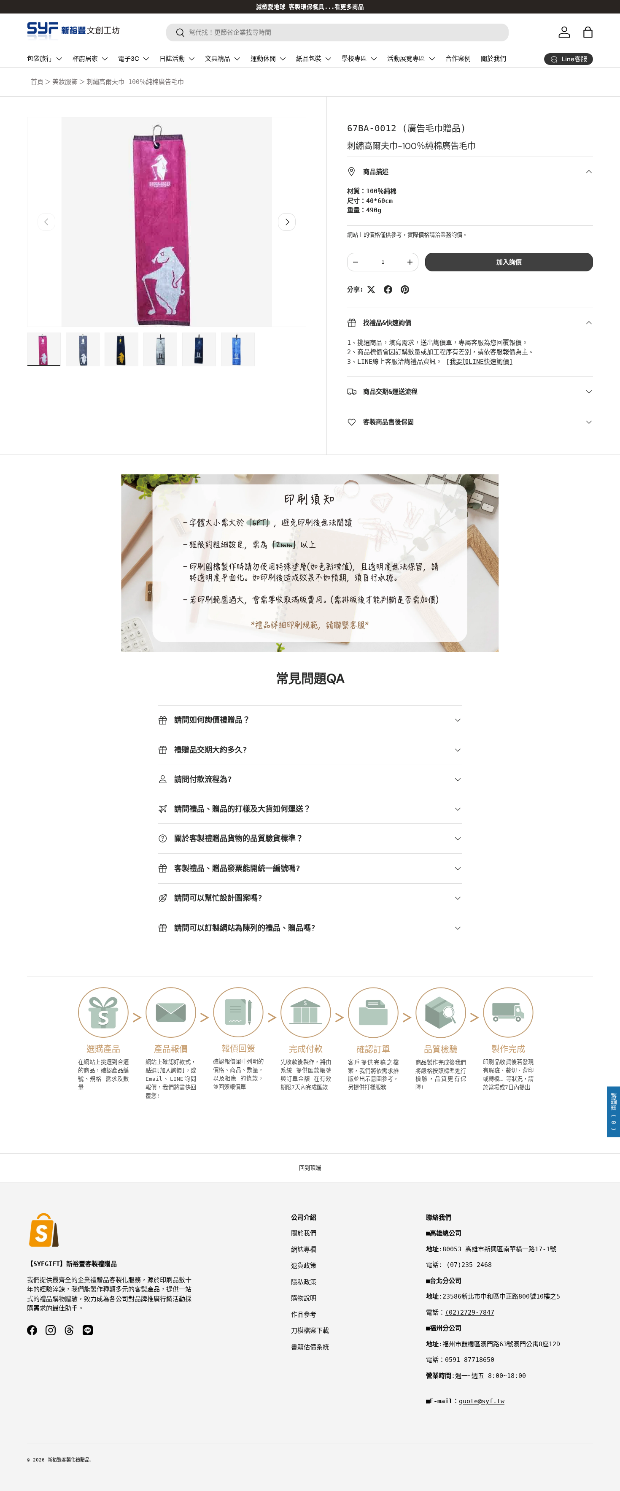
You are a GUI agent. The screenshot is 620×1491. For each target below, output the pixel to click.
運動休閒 (263, 58)
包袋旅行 (39, 58)
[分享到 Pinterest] (404, 289)
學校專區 (354, 58)
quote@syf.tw (481, 1401)
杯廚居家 (85, 58)
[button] (588, 32)
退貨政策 (303, 1265)
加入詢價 (509, 262)
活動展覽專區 (406, 58)
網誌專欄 (303, 1249)
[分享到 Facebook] (388, 289)
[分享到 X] (371, 289)
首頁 (37, 82)
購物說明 (303, 1298)
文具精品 (217, 58)
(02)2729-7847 (469, 1312)
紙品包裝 (308, 58)
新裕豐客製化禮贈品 (68, 1460)
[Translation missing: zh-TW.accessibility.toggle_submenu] (59, 59)
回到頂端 (310, 1168)
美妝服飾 (65, 82)
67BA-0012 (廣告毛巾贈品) (406, 128)
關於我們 (493, 58)
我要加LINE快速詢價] (481, 361)
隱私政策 (303, 1282)
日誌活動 (172, 58)
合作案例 (458, 58)
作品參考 (303, 1314)
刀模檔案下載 (310, 1330)
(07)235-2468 (469, 1265)
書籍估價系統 (310, 1347)
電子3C (128, 58)
